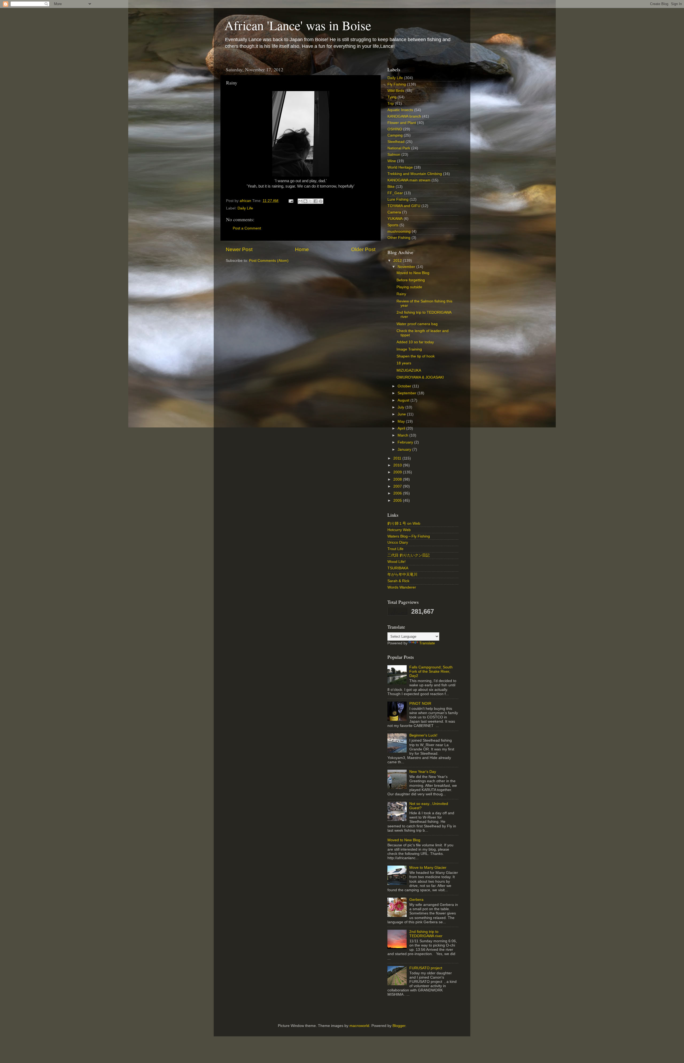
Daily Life (245, 208)
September (407, 393)
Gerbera (416, 900)
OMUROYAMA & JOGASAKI (420, 377)
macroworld (359, 1026)
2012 (398, 261)
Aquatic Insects (400, 110)
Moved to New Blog (413, 273)
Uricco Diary (397, 542)
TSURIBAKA (397, 568)
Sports (392, 225)
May (402, 421)
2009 (398, 472)
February (406, 442)
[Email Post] (290, 201)
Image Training (409, 349)
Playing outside (409, 287)
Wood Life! (396, 562)
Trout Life (395, 549)
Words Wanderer (401, 587)
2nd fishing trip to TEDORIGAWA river (425, 934)
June (402, 414)
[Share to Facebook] (315, 201)
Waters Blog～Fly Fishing (408, 536)
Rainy (401, 294)
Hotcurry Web (399, 530)
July (401, 407)
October (405, 386)
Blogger (398, 1026)
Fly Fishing (396, 84)
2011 (397, 458)
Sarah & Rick (398, 581)
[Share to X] (310, 201)
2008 (398, 479)
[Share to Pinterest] (320, 201)
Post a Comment (247, 228)
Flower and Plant (401, 123)
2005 (398, 501)
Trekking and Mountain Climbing (414, 174)
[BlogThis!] (305, 201)
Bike (391, 187)
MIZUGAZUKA (409, 370)
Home (302, 249)
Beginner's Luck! (423, 735)
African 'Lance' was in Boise (297, 25)
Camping (395, 135)
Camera (394, 212)
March (403, 435)
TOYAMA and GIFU (403, 206)
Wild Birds (395, 91)
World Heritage (400, 167)
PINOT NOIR (420, 704)
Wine (391, 161)
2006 (398, 493)
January (405, 449)
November (407, 267)
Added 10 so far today (415, 342)
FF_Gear (395, 193)
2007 (398, 486)
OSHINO (394, 129)
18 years (404, 363)
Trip (390, 104)
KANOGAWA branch (404, 116)
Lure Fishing (398, 199)
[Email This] (300, 201)
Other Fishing (398, 238)
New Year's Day (422, 772)
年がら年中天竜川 (402, 575)
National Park (398, 148)
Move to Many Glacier (427, 868)
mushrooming (399, 231)
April (402, 428)
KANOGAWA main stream (408, 180)
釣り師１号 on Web (403, 523)
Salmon (393, 155)
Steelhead (396, 142)
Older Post (363, 249)
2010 (398, 465)
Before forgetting (411, 280)
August (404, 400)
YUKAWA (395, 219)
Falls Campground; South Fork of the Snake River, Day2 (431, 671)
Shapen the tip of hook (416, 356)
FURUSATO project (425, 968)
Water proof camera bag (417, 324)
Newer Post (239, 249)
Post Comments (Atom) (269, 261)
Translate (427, 643)
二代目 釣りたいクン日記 (408, 555)
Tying (392, 97)
